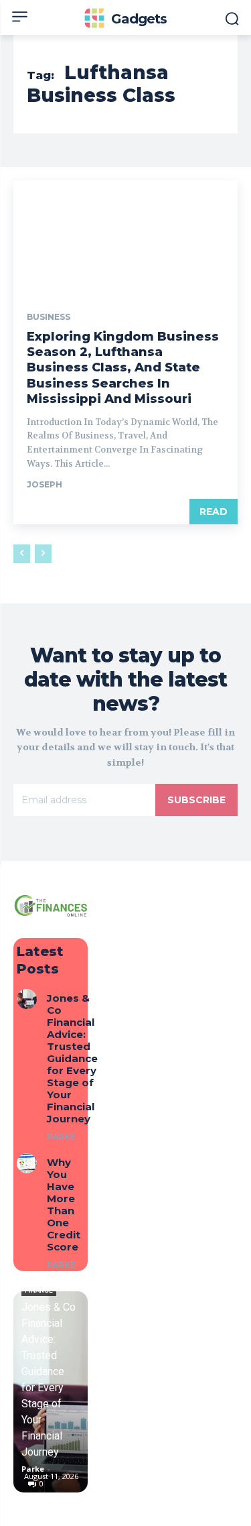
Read (213, 512)
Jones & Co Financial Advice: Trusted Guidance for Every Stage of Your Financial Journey (72, 1058)
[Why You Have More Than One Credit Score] (27, 1163)
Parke (61, 1137)
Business (48, 317)
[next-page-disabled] (43, 553)
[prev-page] (21, 553)
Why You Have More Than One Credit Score (63, 1204)
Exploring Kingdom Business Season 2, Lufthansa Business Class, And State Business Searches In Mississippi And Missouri (123, 368)
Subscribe (196, 800)
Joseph (44, 484)
